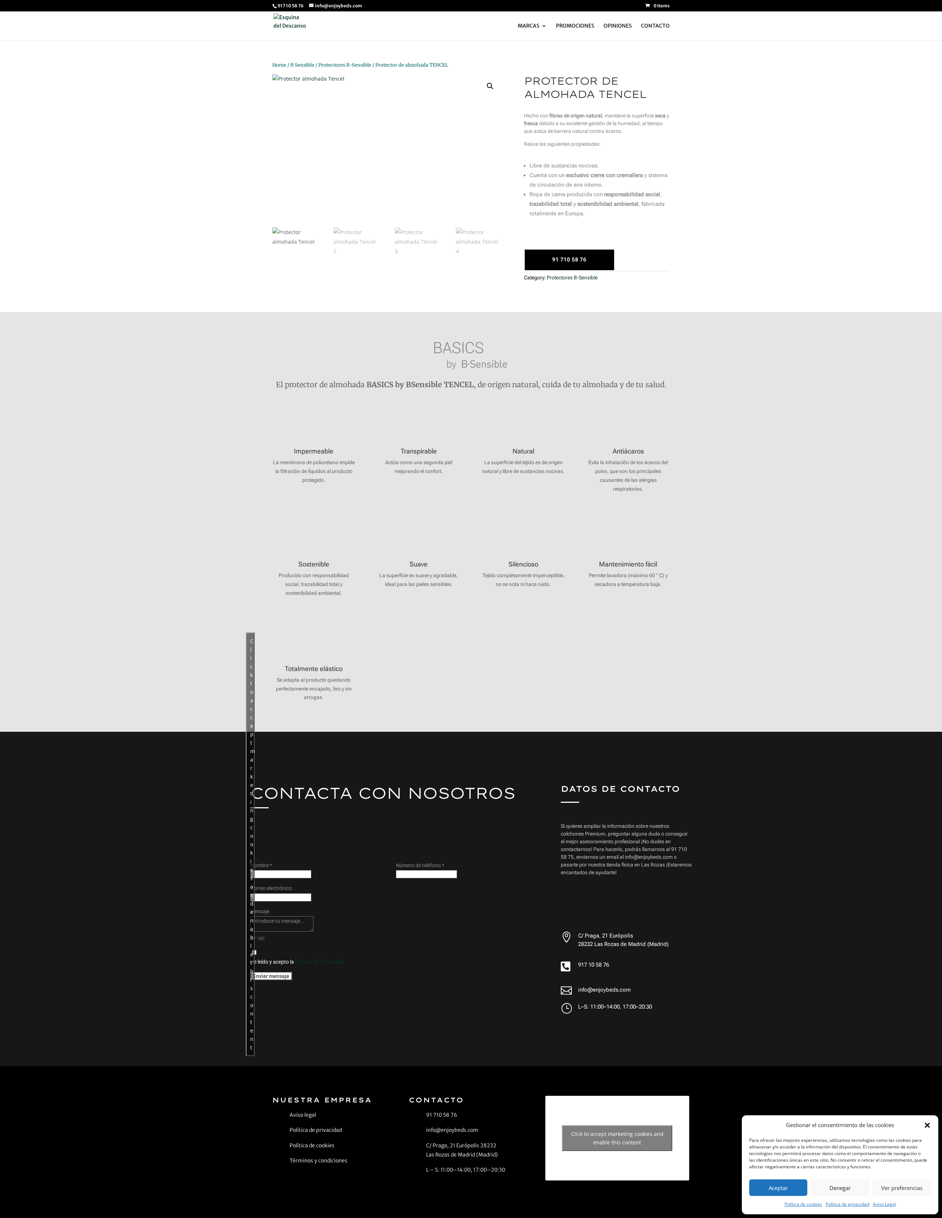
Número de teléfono (420, 865)
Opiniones (617, 26)
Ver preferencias (901, 1187)
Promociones (575, 26)
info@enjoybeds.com (604, 989)
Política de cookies (803, 1204)
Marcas (528, 26)
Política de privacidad (847, 1204)
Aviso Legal (884, 1204)
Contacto (655, 26)
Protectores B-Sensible (344, 65)
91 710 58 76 (569, 259)
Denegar (840, 1187)
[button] (927, 1125)
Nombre (261, 865)
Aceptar (778, 1187)
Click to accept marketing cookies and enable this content (252, 844)
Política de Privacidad (319, 962)
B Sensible (302, 65)
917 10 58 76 (593, 964)
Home (279, 65)
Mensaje (259, 911)
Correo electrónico (271, 888)
